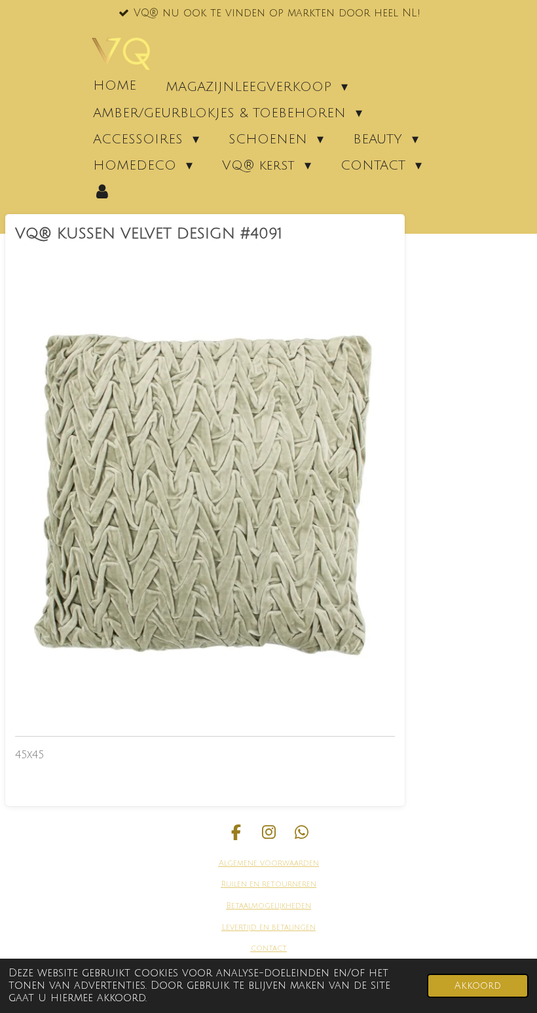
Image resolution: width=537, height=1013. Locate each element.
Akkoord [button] (477, 986)
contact (269, 948)
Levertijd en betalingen (269, 927)
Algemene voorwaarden (269, 863)
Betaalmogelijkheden (269, 906)
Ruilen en (240, 884)
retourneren (287, 884)
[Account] (102, 191)
